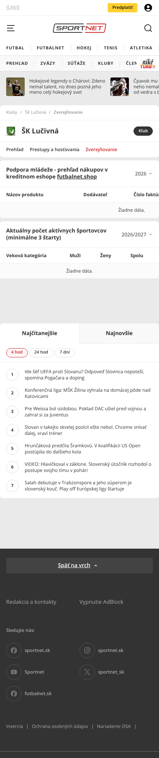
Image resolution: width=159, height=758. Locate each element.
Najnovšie (119, 333)
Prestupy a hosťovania (55, 149)
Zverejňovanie (101, 149)
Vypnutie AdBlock (101, 601)
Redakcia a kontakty (31, 601)
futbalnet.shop (77, 176)
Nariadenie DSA (114, 726)
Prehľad (15, 149)
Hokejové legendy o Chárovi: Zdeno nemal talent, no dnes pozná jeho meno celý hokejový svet (67, 86)
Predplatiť (122, 7)
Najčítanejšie (39, 333)
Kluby (11, 112)
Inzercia (14, 726)
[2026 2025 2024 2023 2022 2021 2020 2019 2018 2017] (144, 173)
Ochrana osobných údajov (60, 726)
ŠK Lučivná (35, 112)
